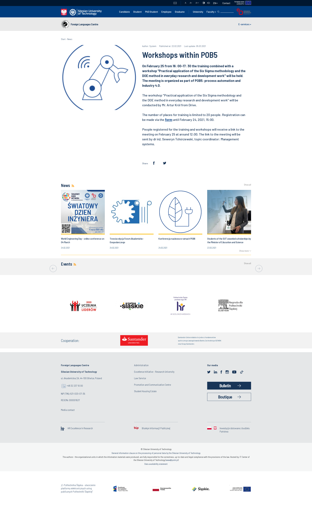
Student (137, 11)
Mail (175, 3)
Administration (141, 365)
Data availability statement (156, 464)
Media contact (68, 409)
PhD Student (151, 11)
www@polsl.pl (172, 460)
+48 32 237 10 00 (75, 385)
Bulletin (225, 385)
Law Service (140, 378)
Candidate (124, 11)
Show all (247, 185)
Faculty (210, 11)
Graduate (180, 11)
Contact (226, 3)
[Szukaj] (218, 12)
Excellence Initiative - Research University (154, 371)
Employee (166, 11)
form (168, 120)
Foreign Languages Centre (84, 24)
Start (63, 39)
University (198, 11)
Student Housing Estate (145, 391)
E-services (243, 24)
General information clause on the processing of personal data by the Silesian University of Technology (156, 453)
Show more (244, 251)
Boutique (225, 396)
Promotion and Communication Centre (152, 384)
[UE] (240, 3)
